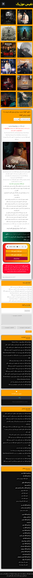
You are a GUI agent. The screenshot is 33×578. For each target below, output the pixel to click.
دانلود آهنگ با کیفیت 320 (16, 254)
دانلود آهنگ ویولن (24, 490)
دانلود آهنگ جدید (21, 126)
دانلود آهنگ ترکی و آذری (24, 535)
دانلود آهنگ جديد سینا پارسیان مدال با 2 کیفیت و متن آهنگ (20, 289)
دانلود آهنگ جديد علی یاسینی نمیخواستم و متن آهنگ (19, 384)
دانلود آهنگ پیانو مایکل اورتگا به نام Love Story (20, 450)
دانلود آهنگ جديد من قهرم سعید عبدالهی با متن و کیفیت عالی (17, 413)
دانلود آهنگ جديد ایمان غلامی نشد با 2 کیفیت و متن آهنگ (18, 439)
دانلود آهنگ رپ (26, 527)
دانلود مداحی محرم (24, 510)
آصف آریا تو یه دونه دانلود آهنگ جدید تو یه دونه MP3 (18, 437)
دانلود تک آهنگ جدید (25, 119)
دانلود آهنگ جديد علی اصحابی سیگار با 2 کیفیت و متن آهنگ (17, 371)
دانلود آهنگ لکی (26, 538)
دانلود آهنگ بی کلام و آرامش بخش (22, 487)
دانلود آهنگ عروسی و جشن (22, 478)
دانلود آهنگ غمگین (25, 482)
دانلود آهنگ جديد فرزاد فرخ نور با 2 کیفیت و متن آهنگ (18, 365)
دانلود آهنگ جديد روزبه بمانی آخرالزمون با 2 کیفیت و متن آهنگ (16, 349)
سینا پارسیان (16, 258)
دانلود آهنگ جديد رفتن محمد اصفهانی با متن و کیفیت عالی (17, 347)
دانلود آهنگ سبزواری (25, 548)
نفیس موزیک (26, 234)
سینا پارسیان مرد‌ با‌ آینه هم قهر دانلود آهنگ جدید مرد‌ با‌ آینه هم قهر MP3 (17, 291)
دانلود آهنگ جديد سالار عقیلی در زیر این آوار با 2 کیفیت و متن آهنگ (16, 416)
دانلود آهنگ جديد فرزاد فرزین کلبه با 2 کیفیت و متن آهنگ (18, 368)
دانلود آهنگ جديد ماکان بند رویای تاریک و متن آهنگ (19, 360)
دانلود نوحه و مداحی (25, 507)
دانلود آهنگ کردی (25, 530)
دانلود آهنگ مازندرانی (25, 546)
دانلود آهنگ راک (25, 498)
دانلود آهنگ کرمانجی (25, 551)
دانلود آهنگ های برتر (25, 505)
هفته (20, 397)
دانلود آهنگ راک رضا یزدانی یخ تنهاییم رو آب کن (20, 381)
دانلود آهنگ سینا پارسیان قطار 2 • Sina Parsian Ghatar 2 (21, 298)
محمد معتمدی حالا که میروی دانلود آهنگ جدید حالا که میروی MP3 (16, 426)
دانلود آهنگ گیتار (24, 493)
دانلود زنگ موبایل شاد (23, 564)
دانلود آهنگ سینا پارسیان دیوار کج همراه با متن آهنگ (21, 294)
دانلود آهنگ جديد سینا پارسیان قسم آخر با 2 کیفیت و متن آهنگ (19, 296)
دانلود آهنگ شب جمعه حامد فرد (22, 447)
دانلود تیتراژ (27, 485)
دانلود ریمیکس (26, 517)
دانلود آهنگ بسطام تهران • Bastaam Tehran (20, 342)
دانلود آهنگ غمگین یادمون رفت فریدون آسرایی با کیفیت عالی (17, 373)
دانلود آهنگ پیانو (25, 495)
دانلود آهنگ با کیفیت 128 (16, 251)
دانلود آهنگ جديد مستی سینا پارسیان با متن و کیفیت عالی (20, 300)
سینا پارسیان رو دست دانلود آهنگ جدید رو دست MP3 (21, 287)
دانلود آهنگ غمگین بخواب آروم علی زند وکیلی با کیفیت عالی (17, 344)
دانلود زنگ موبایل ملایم (23, 562)
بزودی (28, 522)
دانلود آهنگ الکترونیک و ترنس (22, 501)
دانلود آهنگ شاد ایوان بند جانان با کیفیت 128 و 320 (19, 434)
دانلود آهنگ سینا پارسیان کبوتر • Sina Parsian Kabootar (21, 293)
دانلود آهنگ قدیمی (25, 514)
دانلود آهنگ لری (26, 532)
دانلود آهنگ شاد (26, 475)
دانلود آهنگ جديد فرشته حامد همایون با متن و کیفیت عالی (17, 363)
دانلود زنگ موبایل (25, 559)
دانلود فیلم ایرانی (25, 554)
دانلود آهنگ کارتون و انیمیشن (23, 556)
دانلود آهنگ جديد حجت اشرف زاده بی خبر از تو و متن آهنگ (17, 458)
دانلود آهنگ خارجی (25, 519)
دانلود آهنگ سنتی (25, 525)
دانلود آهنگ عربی (25, 543)
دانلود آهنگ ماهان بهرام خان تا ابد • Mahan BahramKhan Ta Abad (16, 352)
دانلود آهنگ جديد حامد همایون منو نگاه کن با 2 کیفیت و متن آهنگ (16, 461)
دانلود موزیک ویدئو (25, 540)
